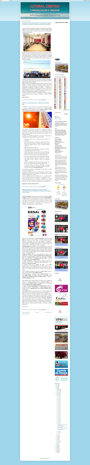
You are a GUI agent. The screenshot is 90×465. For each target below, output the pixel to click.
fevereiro (58, 441)
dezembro (58, 389)
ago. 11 (58, 416)
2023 (56, 388)
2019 (56, 447)
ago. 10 (58, 417)
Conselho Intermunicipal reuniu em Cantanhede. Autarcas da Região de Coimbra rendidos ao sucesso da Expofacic (36, 23)
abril (57, 438)
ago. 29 (58, 398)
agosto (58, 394)
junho (57, 436)
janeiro (58, 442)
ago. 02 (58, 432)
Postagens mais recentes (25, 312)
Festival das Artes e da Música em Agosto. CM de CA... (62, 429)
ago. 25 (58, 401)
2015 (56, 452)
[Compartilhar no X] (43, 99)
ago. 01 (58, 433)
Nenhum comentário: (35, 99)
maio (57, 437)
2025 (56, 386)
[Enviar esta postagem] (39, 99)
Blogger (49, 458)
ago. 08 (58, 420)
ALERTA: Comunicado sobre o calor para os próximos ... (62, 427)
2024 (56, 387)
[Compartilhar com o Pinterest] (45, 99)
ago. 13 (58, 415)
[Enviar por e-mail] (41, 99)
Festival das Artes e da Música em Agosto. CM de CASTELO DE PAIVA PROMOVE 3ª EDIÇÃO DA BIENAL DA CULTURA (36, 191)
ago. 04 (58, 423)
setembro (58, 393)
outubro (58, 392)
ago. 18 (58, 410)
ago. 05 (58, 422)
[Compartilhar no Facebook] (44, 99)
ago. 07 (58, 421)
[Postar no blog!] (42, 99)
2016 (56, 451)
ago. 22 (58, 405)
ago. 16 (58, 412)
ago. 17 (58, 411)
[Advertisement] (61, 41)
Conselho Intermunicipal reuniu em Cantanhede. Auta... (62, 425)
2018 (56, 448)
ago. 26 (58, 400)
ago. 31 (58, 395)
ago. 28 (58, 399)
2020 (56, 446)
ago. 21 (58, 406)
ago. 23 (58, 404)
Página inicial (37, 312)
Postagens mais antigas (48, 312)
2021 (56, 445)
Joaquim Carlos (58, 117)
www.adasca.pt (61, 244)
